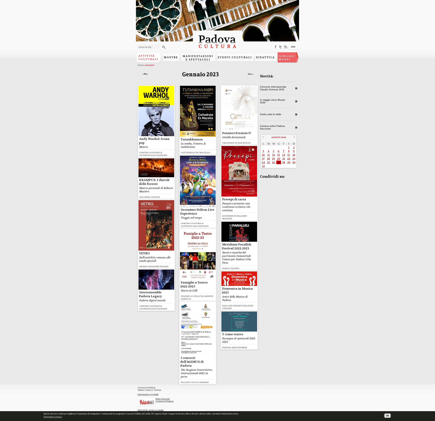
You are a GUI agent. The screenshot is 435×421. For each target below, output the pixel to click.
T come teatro (232, 334)
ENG (293, 47)
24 (263, 162)
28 (283, 162)
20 (278, 158)
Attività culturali (148, 57)
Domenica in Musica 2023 (237, 291)
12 (273, 155)
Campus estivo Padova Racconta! (272, 127)
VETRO (144, 253)
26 (273, 162)
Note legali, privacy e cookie (151, 410)
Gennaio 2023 (200, 74)
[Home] (217, 49)
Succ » (251, 74)
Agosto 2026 (278, 137)
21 (283, 158)
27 (278, 162)
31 (263, 166)
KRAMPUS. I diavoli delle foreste (154, 182)
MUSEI (286, 58)
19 (273, 158)
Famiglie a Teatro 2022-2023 (194, 284)
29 (288, 162)
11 (268, 155)
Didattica (265, 57)
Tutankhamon (192, 139)
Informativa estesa (53, 416)
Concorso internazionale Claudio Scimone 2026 (273, 88)
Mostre (171, 57)
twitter (281, 47)
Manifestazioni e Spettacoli (198, 57)
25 (268, 162)
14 (283, 155)
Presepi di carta (234, 199)
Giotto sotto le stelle (270, 114)
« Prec (145, 74)
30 (293, 162)
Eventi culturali (235, 57)
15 (288, 155)
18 (268, 158)
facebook (275, 47)
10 (263, 155)
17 (263, 158)
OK (387, 415)
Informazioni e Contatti (148, 394)
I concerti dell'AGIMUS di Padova (192, 362)
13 (278, 155)
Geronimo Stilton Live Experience (197, 212)
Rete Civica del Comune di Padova (164, 400)
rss (286, 47)
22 (288, 158)
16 (293, 155)
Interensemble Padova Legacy (150, 294)
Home (140, 65)
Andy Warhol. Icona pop (154, 141)
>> (296, 88)
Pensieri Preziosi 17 (236, 133)
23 (293, 158)
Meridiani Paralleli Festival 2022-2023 (236, 246)
